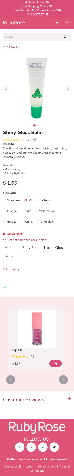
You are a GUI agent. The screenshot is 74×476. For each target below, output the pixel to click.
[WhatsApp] (5, 289)
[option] (37, 339)
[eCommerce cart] (56, 23)
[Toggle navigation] (67, 22)
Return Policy (11, 269)
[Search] (65, 37)
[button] (6, 88)
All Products (14, 47)
